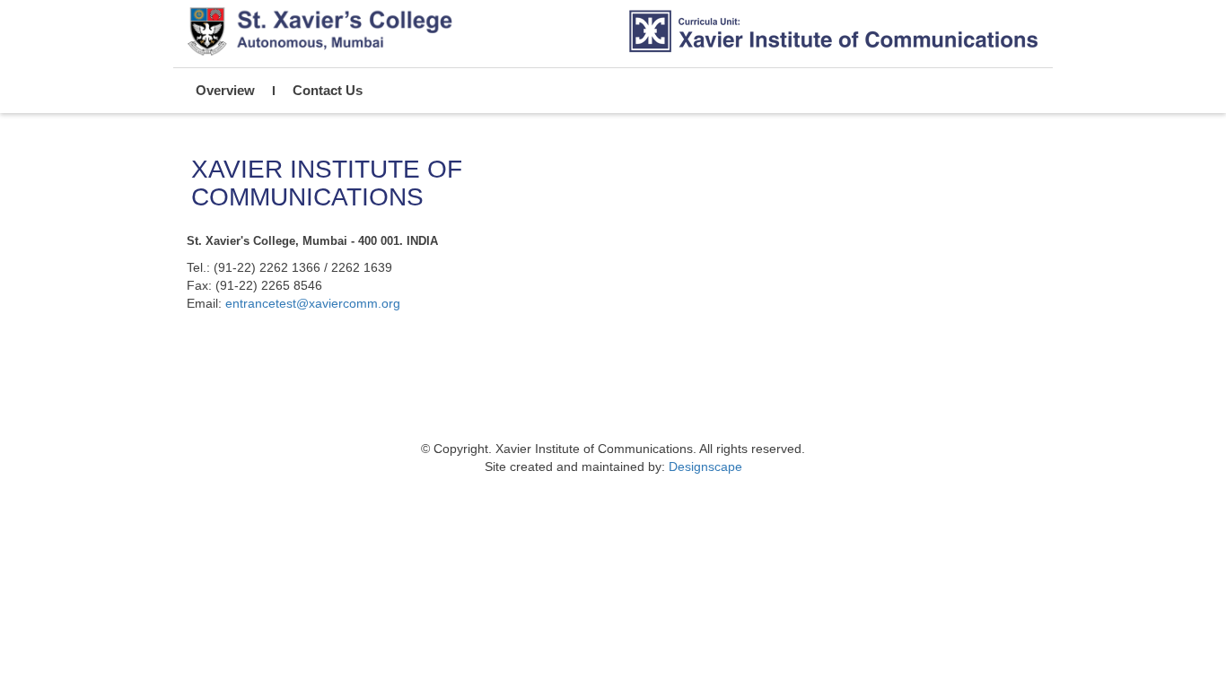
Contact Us (328, 90)
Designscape (705, 466)
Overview (225, 90)
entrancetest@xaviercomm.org (312, 303)
